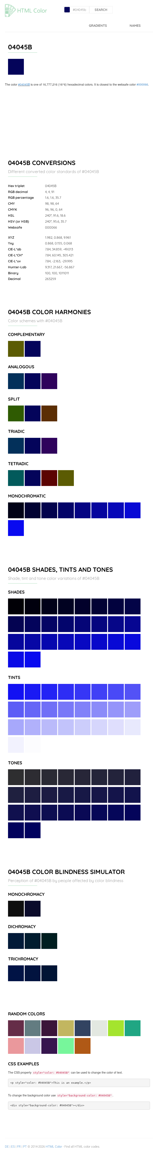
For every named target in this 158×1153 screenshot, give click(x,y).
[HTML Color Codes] (31, 5)
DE (7, 1146)
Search (101, 10)
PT (25, 1146)
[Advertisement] (79, 117)
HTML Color (54, 1146)
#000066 (142, 84)
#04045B (24, 84)
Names (135, 25)
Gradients (98, 25)
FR (19, 1146)
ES (13, 1146)
